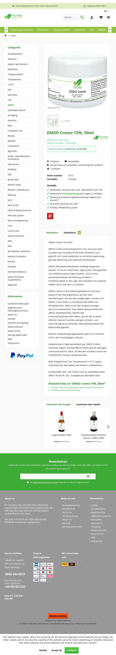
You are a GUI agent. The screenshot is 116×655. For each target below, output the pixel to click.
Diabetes (12, 169)
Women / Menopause (18, 189)
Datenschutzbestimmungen (45, 482)
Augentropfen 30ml (61, 435)
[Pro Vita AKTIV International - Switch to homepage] (26, 16)
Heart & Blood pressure (19, 210)
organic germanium (18, 64)
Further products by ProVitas (65, 390)
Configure (71, 650)
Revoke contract (58, 615)
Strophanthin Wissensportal (62, 623)
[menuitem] (108, 17)
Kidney (11, 261)
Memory (12, 194)
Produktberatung (71, 505)
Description (52, 232)
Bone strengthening (18, 220)
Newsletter (96, 519)
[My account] (92, 17)
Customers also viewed (88, 404)
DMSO (11, 105)
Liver (10, 225)
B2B (10, 246)
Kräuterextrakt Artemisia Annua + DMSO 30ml (93, 436)
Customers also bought (58, 404)
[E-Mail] (50, 216)
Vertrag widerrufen (17, 335)
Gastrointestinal (16, 235)
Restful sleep (14, 184)
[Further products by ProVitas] (100, 138)
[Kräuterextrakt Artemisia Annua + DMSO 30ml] (93, 421)
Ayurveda (12, 94)
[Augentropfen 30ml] (61, 421)
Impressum (13, 343)
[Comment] (69, 137)
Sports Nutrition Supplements (16, 278)
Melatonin (13, 69)
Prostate (12, 266)
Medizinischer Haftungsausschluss (18, 309)
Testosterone (14, 79)
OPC (10, 89)
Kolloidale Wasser (17, 110)
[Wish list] (101, 17)
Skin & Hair (13, 205)
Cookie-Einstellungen (18, 303)
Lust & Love (13, 230)
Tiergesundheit (15, 74)
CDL (10, 99)
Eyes (10, 125)
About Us (12, 314)
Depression (13, 164)
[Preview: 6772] (53, 120)
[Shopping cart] (108, 17)
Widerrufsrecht (15, 326)
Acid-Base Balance (17, 271)
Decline (43, 650)
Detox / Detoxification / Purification (19, 158)
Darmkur (12, 120)
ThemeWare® (90, 623)
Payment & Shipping (18, 322)
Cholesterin (13, 146)
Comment (55, 168)
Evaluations (72, 232)
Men (10, 241)
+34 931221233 (15, 587)
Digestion (12, 284)
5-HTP (11, 84)
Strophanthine (15, 53)
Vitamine (12, 59)
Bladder (12, 140)
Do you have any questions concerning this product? (76, 165)
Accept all (57, 650)
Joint (10, 200)
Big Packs (12, 151)
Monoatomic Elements (19, 251)
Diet (10, 174)
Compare (54, 161)
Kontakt (11, 318)
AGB (10, 339)
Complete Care (15, 130)
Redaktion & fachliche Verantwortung (70, 512)
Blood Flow (13, 179)
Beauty (11, 135)
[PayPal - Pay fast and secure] (21, 355)
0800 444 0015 (15, 574)
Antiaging (12, 115)
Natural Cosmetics (17, 256)
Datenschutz (14, 330)
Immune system (16, 215)
